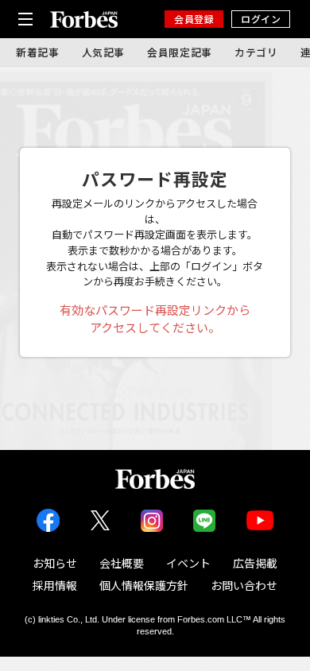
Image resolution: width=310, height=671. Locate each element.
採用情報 (55, 585)
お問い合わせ (244, 585)
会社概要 (121, 563)
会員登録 (194, 18)
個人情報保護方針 (143, 585)
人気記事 (104, 52)
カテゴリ (256, 52)
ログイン (261, 18)
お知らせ (55, 563)
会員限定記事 (179, 52)
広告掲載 (255, 563)
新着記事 (38, 52)
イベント (188, 563)
